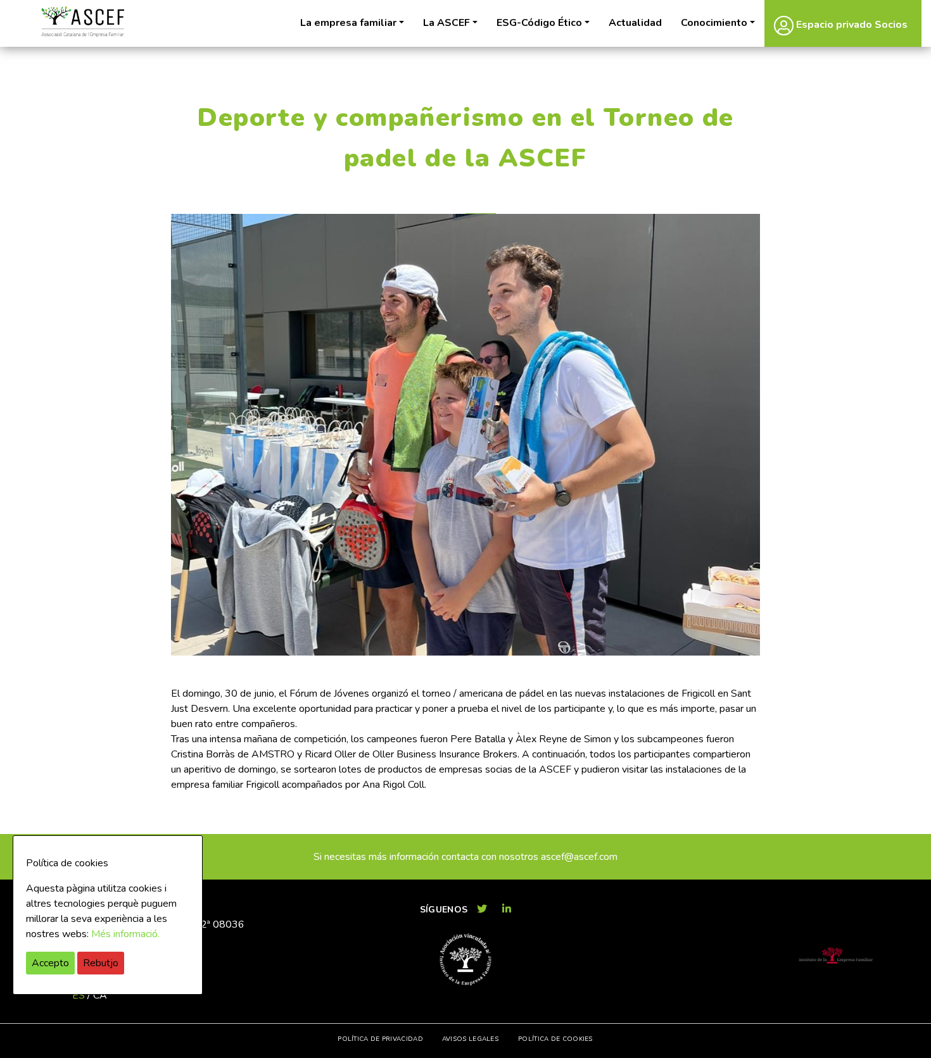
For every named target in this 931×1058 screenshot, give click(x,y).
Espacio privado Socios (851, 25)
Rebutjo (100, 963)
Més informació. (125, 934)
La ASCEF (446, 23)
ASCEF (82, 22)
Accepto (50, 963)
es (78, 995)
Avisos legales (470, 1039)
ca (100, 995)
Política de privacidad (380, 1039)
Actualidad (635, 23)
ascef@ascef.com (579, 857)
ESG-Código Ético (539, 23)
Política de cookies (555, 1039)
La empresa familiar (348, 23)
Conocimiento (714, 23)
